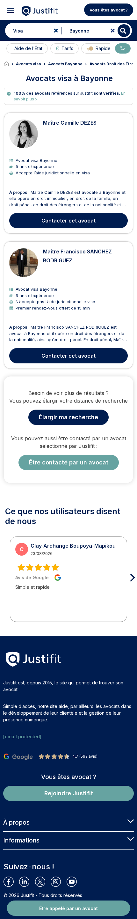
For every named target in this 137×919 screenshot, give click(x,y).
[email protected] (22, 736)
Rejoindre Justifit (68, 793)
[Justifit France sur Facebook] (11, 882)
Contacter (68, 220)
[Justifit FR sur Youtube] (74, 882)
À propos (16, 822)
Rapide (103, 48)
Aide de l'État (28, 48)
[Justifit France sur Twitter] (43, 882)
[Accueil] (10, 64)
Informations (21, 840)
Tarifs (67, 48)
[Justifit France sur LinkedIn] (27, 882)
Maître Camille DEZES (70, 123)
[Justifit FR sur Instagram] (58, 882)
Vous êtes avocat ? (109, 9)
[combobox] (31, 30)
